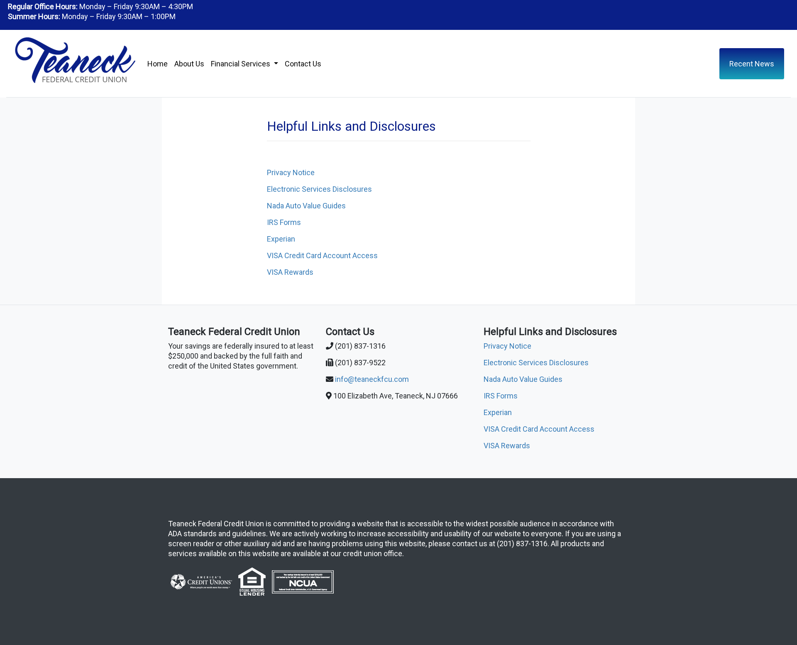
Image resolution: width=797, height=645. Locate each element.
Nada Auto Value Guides (306, 205)
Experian (281, 239)
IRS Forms (284, 222)
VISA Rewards (290, 272)
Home (157, 63)
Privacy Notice (291, 172)
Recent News (751, 63)
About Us (189, 63)
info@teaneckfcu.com (372, 379)
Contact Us (303, 63)
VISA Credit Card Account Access (322, 255)
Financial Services (241, 63)
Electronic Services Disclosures (319, 189)
